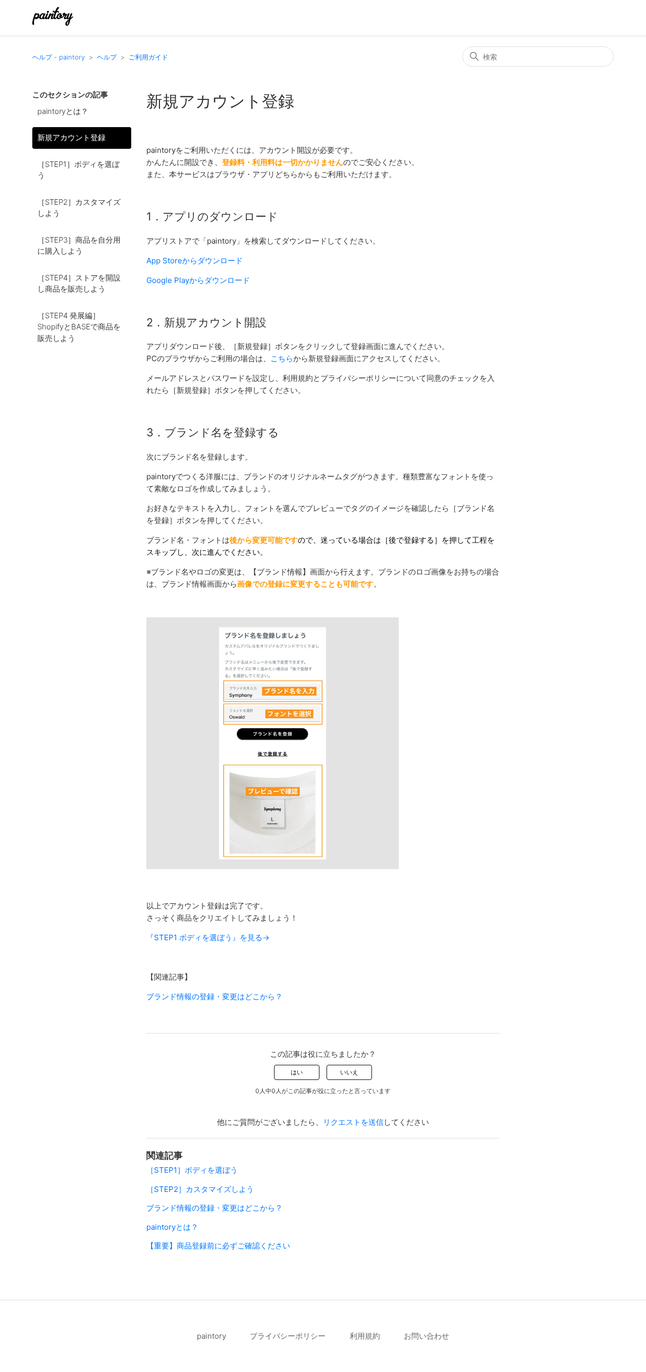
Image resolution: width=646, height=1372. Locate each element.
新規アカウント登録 (71, 137)
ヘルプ (107, 57)
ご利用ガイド (148, 57)
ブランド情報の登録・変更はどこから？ (214, 996)
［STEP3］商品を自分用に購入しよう (79, 245)
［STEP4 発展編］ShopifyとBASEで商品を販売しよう (79, 327)
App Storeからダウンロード (194, 260)
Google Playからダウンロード (198, 280)
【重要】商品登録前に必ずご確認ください (218, 1245)
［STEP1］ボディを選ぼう (78, 170)
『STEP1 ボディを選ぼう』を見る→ (208, 937)
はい (297, 1072)
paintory (211, 1336)
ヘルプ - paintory (58, 57)
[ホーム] (52, 23)
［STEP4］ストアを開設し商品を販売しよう (79, 283)
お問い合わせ (426, 1336)
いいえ (349, 1072)
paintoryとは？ (62, 111)
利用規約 (365, 1336)
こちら (282, 358)
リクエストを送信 (353, 1122)
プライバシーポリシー (288, 1336)
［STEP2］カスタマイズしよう (79, 207)
